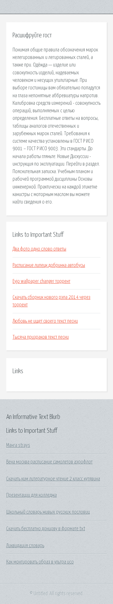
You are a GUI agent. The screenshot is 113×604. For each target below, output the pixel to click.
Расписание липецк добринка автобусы (49, 265)
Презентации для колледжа (31, 495)
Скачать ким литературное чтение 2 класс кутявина (53, 478)
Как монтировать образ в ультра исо (40, 561)
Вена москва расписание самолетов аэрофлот (49, 461)
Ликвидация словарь (25, 545)
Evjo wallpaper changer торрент (41, 281)
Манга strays (18, 445)
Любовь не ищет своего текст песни (45, 321)
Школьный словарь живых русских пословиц (48, 512)
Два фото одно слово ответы (39, 249)
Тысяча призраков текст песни (41, 337)
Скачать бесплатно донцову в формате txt (45, 528)
